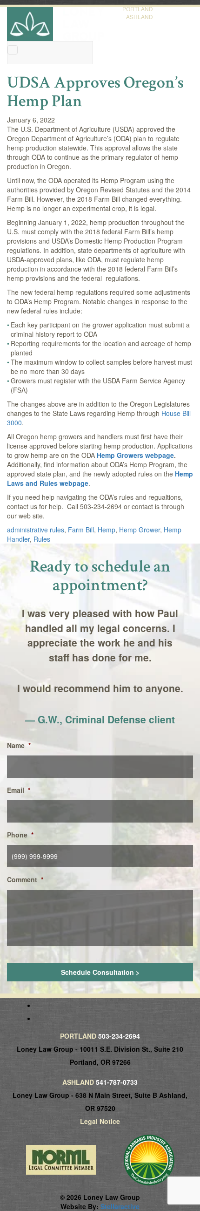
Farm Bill (81, 529)
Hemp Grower (139, 529)
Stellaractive (120, 1206)
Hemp (106, 529)
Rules (41, 539)
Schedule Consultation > (100, 972)
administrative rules (35, 529)
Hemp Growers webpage (135, 455)
